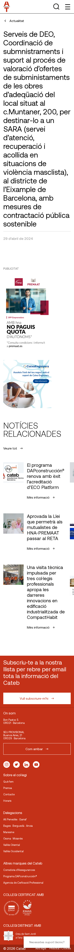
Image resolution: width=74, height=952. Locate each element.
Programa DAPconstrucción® (20, 876)
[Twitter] (16, 764)
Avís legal (40, 948)
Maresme (8, 832)
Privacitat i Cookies (60, 948)
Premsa (7, 787)
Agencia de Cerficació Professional (23, 882)
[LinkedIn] (26, 764)
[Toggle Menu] (67, 6)
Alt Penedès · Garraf (15, 819)
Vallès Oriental (11, 844)
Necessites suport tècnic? (46, 942)
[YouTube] (36, 764)
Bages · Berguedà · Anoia (18, 825)
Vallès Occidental (13, 851)
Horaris (7, 800)
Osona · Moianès (13, 838)
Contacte (9, 794)
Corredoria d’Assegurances (19, 869)
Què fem (8, 781)
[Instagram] (6, 764)
